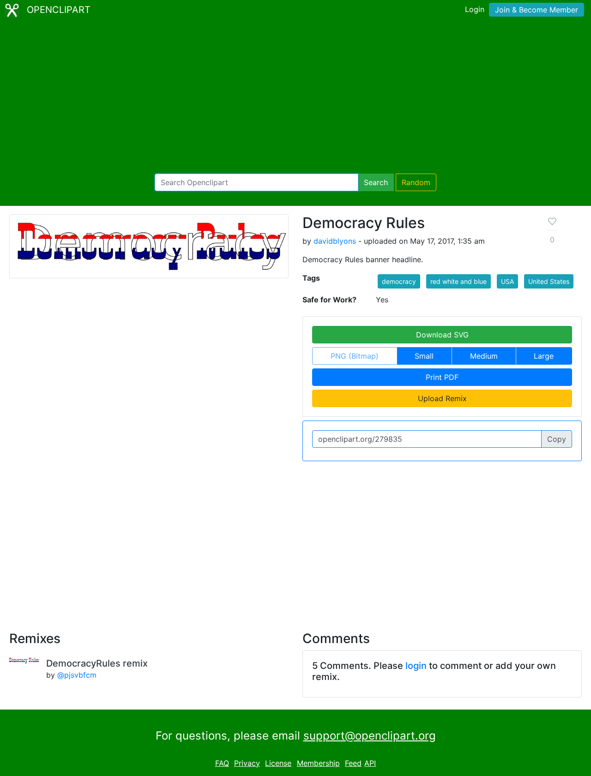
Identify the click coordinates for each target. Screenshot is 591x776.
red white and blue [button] (458, 281)
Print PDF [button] (442, 377)
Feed (353, 763)
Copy (556, 439)
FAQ (222, 763)
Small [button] (424, 356)
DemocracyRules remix (97, 663)
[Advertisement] (295, 97)
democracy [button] (399, 281)
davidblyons (335, 241)
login (416, 665)
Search (376, 182)
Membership (318, 763)
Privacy (247, 763)
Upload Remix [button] (442, 398)
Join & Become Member (536, 9)
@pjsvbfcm (76, 675)
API (370, 763)
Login (474, 9)
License (278, 763)
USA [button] (507, 281)
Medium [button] (484, 356)
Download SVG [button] (442, 334)
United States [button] (548, 281)
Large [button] (544, 356)
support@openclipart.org (369, 735)
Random (416, 182)
